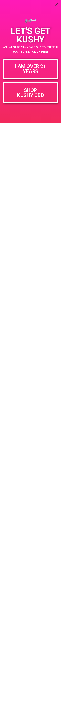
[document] (30, 357)
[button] (56, 4)
